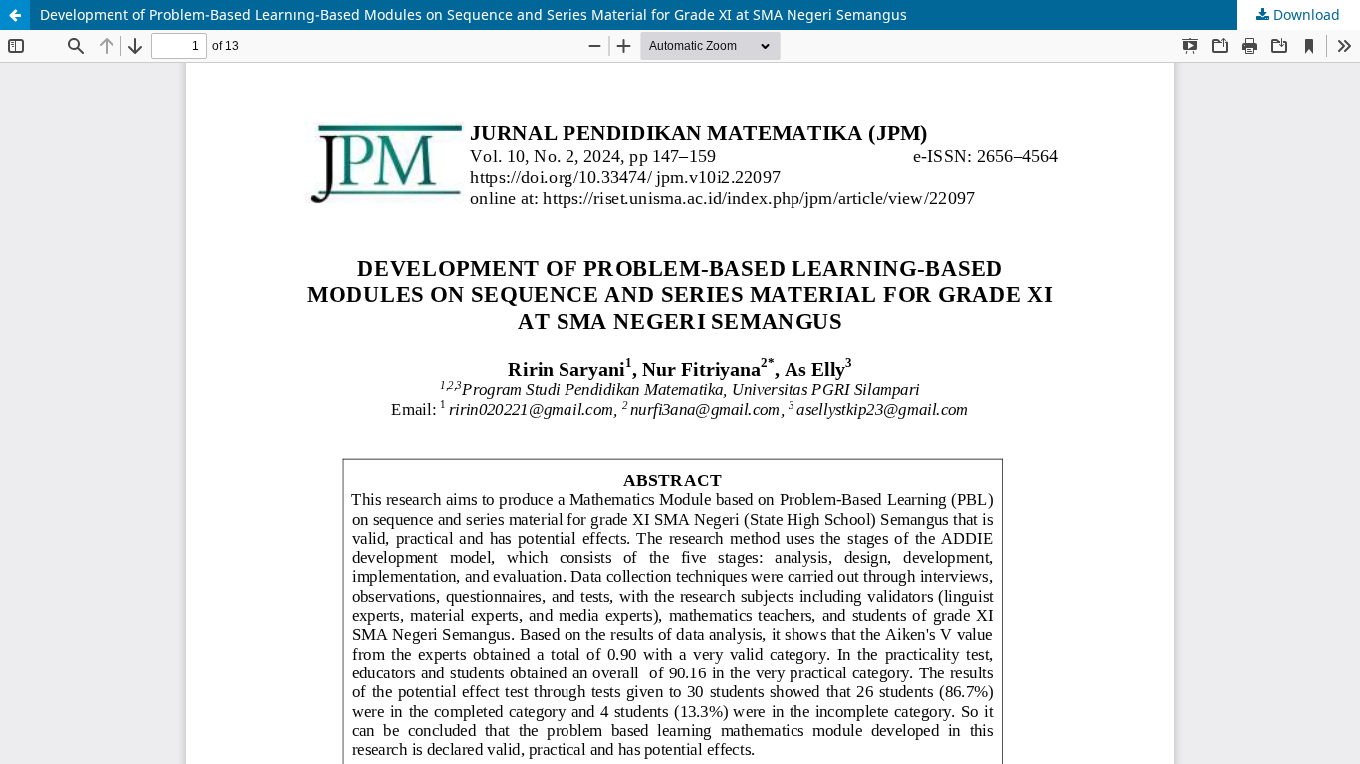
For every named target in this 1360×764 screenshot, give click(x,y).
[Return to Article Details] (15, 15)
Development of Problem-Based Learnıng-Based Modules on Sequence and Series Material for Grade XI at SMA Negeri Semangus (473, 14)
